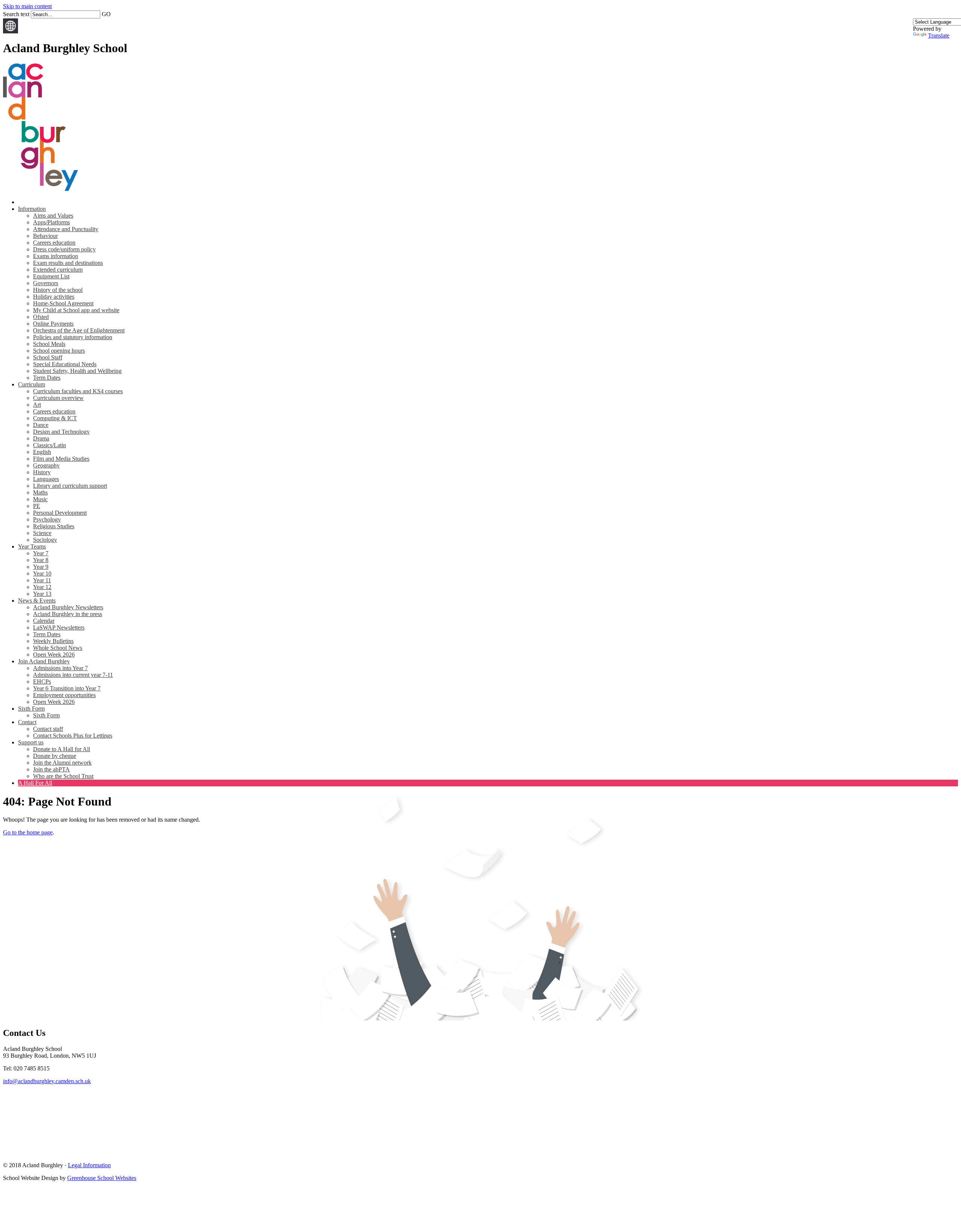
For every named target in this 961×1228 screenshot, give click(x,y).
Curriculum (31, 384)
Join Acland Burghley (44, 661)
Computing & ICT (55, 418)
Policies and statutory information (72, 337)
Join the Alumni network (62, 762)
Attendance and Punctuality (65, 229)
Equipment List (51, 276)
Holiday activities (53, 296)
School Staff (47, 357)
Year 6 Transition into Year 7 (67, 688)
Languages (46, 479)
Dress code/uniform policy (64, 249)
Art (37, 404)
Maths (40, 492)
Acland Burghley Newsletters (68, 607)
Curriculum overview (58, 398)
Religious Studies (53, 526)
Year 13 (42, 594)
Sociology (45, 540)
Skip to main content (27, 6)
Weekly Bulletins (53, 641)
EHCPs (42, 681)
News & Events (37, 600)
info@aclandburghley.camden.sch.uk (47, 1081)
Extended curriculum (58, 269)
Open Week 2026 (54, 654)
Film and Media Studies (61, 458)
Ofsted (41, 317)
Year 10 (42, 573)
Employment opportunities (64, 695)
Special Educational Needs (64, 364)
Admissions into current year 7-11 (73, 675)
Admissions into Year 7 (60, 668)
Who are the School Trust (63, 776)
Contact (27, 722)
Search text (16, 14)
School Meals (49, 344)
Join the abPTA (51, 769)
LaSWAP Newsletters (58, 627)
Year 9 (40, 567)
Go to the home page (28, 832)
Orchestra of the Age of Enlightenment (79, 330)
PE (36, 506)
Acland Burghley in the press (67, 614)
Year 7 (40, 553)
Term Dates (46, 377)
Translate (938, 35)
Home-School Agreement (63, 303)
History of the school (58, 290)
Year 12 (42, 587)
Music (40, 499)
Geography (46, 465)
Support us (31, 742)
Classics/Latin (49, 445)
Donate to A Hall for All (61, 749)
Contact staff (48, 729)
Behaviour (45, 236)
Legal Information (89, 1165)
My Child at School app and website (76, 310)
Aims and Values (53, 215)
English (42, 452)
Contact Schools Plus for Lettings (72, 735)
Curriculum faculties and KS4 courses (78, 391)
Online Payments (53, 323)
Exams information (55, 256)
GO (106, 14)
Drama (41, 438)
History (42, 472)
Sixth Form (31, 708)
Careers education (54, 242)
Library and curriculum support (70, 485)
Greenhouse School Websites (101, 1178)
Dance (40, 425)
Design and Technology (61, 431)
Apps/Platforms (51, 222)
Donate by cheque (54, 756)
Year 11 (42, 580)
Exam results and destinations (68, 263)
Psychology (47, 519)
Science (42, 533)
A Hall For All (35, 783)
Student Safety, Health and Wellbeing (77, 371)
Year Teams (32, 546)
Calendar (43, 621)
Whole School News (57, 648)
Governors (45, 283)
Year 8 (40, 560)
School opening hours (59, 350)
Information (32, 209)
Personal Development (60, 513)
